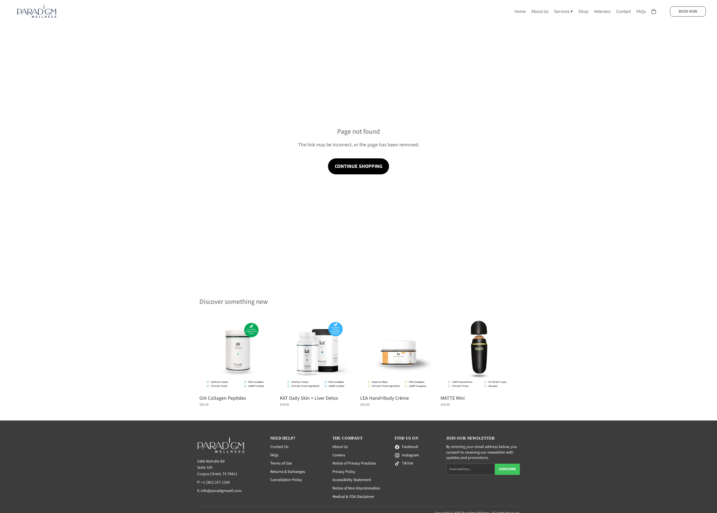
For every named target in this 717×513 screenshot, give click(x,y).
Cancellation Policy (286, 480)
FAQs (274, 455)
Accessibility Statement (351, 480)
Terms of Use (281, 463)
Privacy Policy (343, 472)
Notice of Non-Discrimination (356, 488)
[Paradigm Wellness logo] (229, 445)
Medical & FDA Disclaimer (353, 497)
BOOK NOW (688, 11)
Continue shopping (358, 166)
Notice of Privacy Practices (354, 463)
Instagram (410, 455)
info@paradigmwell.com (221, 491)
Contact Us (279, 447)
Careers (338, 455)
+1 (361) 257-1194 (215, 482)
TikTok (407, 463)
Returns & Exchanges (287, 472)
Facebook (410, 447)
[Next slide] (268, 354)
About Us (340, 447)
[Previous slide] (207, 354)
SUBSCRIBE (507, 469)
